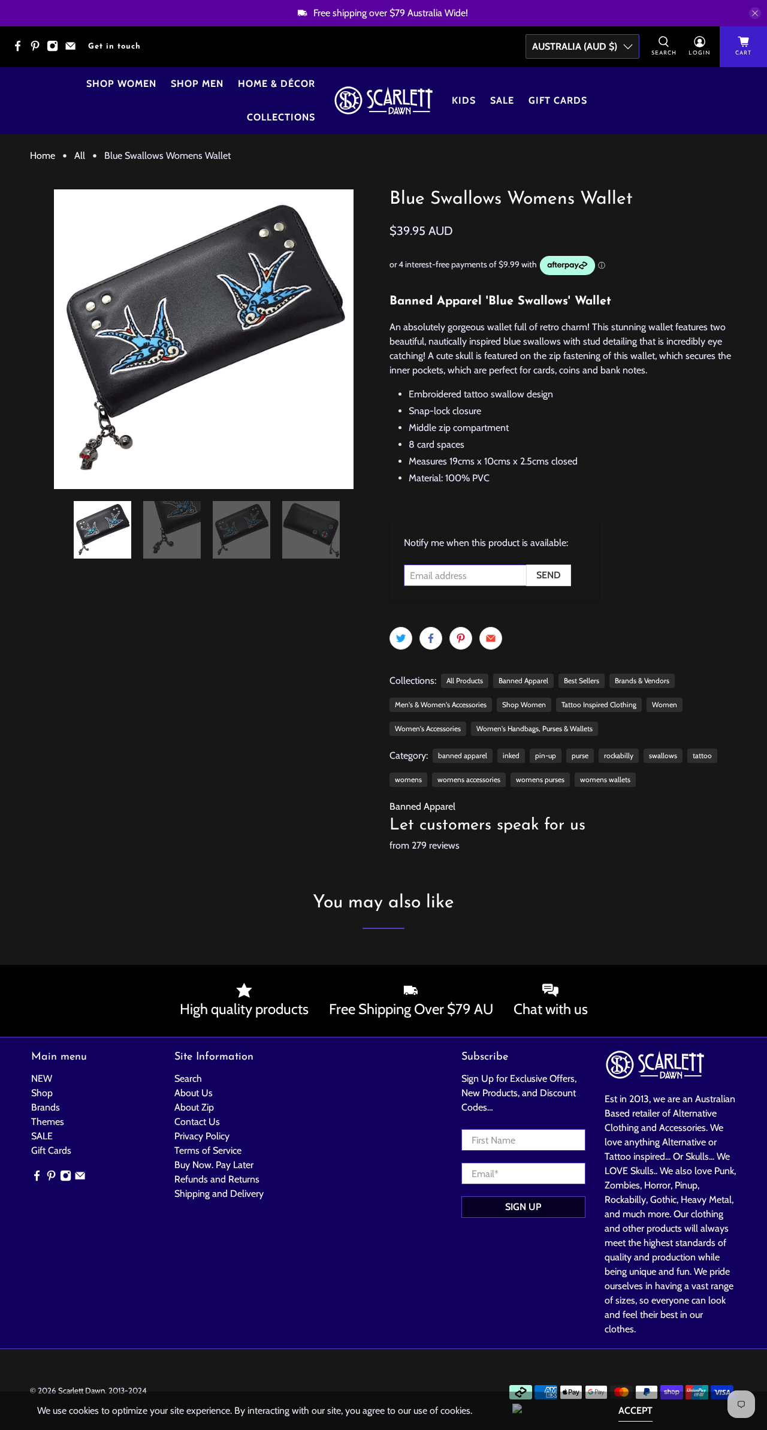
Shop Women (121, 83)
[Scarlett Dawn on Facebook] (20, 49)
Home (42, 156)
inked (511, 755)
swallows (663, 755)
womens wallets (605, 779)
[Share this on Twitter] (400, 638)
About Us (193, 1093)
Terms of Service (207, 1150)
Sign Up (523, 1206)
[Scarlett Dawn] (383, 100)
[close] (755, 13)
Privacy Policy (202, 1136)
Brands (45, 1107)
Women (664, 704)
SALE (42, 1136)
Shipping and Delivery (219, 1193)
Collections (281, 117)
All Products (464, 680)
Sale (502, 100)
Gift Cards (558, 100)
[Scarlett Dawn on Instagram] (55, 49)
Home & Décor (276, 83)
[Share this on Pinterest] (460, 638)
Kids (464, 100)
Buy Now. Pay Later (213, 1164)
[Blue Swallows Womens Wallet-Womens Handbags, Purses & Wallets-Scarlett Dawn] (204, 339)
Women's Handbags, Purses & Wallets (534, 728)
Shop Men (197, 83)
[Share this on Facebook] (430, 638)
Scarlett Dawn (81, 1390)
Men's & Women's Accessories (441, 704)
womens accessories (468, 779)
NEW (41, 1078)
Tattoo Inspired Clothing (598, 704)
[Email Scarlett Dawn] (73, 49)
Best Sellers (581, 680)
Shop (42, 1093)
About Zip (194, 1107)
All (79, 156)
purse (580, 755)
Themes (47, 1121)
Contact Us (197, 1121)
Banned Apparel (523, 680)
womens (408, 779)
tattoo (702, 755)
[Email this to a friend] (490, 638)
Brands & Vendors (642, 680)
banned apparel (462, 755)
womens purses (540, 779)
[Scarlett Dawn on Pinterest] (38, 49)
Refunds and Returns (216, 1179)
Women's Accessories (428, 728)
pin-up (545, 755)
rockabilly (618, 755)
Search (188, 1078)
